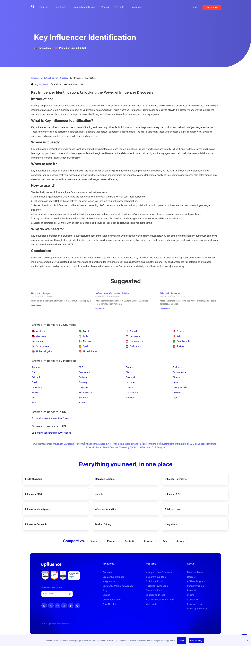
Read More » (36, 306)
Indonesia (135, 336)
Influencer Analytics (105, 509)
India (85, 336)
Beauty (129, 367)
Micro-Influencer (170, 293)
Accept (181, 640)
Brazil (86, 331)
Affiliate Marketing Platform (127, 443)
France (180, 331)
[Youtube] (57, 605)
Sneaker (130, 397)
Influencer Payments (175, 478)
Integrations (171, 524)
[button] (248, 640)
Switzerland (136, 346)
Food (34, 382)
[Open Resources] (143, 7)
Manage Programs (104, 478)
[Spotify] (77, 605)
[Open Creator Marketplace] (96, 7)
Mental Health (86, 392)
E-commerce (179, 372)
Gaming (83, 382)
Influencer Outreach (35, 524)
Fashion (83, 377)
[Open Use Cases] (67, 7)
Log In (195, 7)
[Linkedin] (44, 605)
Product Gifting (103, 524)
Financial (130, 377)
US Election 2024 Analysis (151, 447)
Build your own (172, 509)
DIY (127, 372)
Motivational (132, 392)
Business (177, 367)
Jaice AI (99, 494)
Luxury (129, 387)
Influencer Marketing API (98, 443)
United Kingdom (44, 351)
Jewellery (37, 387)
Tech (175, 397)
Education (37, 377)
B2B (81, 367)
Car (34, 372)
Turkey (180, 346)
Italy (179, 336)
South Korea (42, 346)
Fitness (176, 377)
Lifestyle (83, 387)
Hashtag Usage (40, 293)
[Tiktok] (70, 605)
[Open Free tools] (125, 7)
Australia (40, 331)
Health (175, 382)
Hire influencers (151, 443)
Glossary (64, 78)
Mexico (87, 341)
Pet (33, 397)
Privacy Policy (196, 640)
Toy (34, 402)
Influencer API (172, 494)
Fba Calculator (93, 447)
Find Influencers (33, 478)
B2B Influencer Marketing (174, 443)
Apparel (36, 367)
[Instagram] (64, 605)
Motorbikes (178, 392)
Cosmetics (84, 372)
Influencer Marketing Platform (44, 78)
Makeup (36, 392)
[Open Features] (49, 7)
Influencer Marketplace (37, 509)
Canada (134, 331)
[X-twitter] (51, 605)
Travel (82, 402)
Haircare (130, 382)
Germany (41, 336)
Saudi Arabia (183, 341)
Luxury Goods (179, 387)
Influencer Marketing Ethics (112, 293)
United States (90, 351)
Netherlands (136, 341)
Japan (39, 341)
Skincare (83, 397)
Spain (86, 346)
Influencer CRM (33, 494)
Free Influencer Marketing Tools (119, 447)
